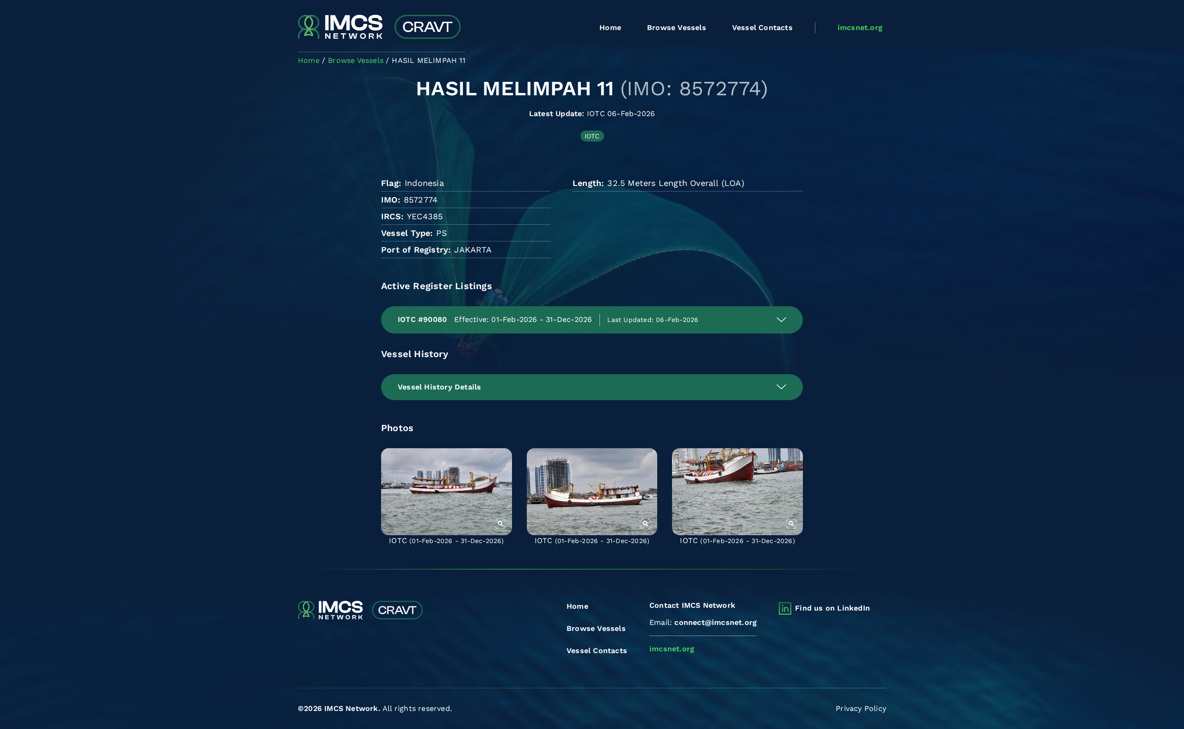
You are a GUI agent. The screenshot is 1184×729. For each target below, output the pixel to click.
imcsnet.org (860, 27)
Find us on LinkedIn (832, 608)
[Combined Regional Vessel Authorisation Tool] (379, 28)
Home (610, 27)
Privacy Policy (861, 708)
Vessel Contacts (762, 27)
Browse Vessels (676, 27)
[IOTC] (446, 491)
